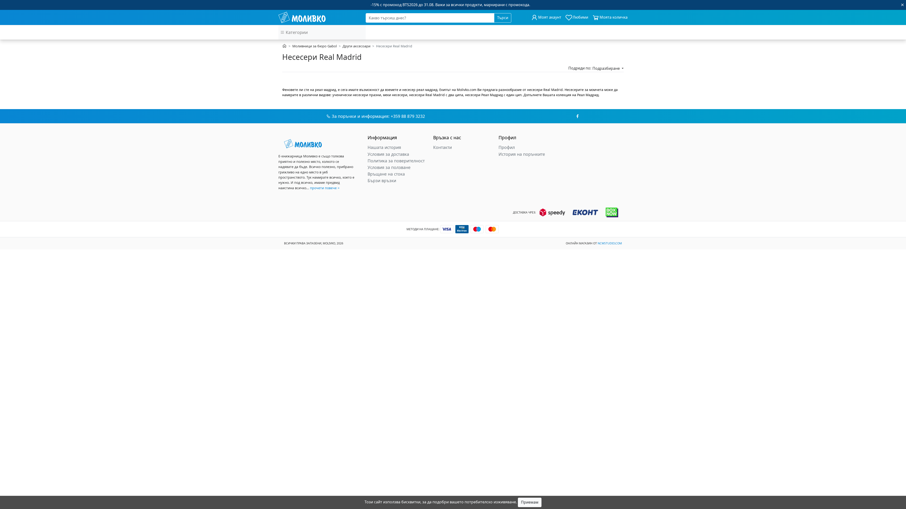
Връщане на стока (386, 174)
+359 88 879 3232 (408, 116)
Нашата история (384, 147)
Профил (507, 147)
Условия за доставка (388, 154)
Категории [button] (296, 32)
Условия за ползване (389, 167)
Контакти (442, 147)
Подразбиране (606, 68)
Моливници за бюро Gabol (314, 46)
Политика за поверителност (396, 161)
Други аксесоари (356, 46)
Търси (502, 17)
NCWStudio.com (610, 243)
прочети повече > (325, 188)
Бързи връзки (382, 180)
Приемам (529, 502)
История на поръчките (522, 154)
